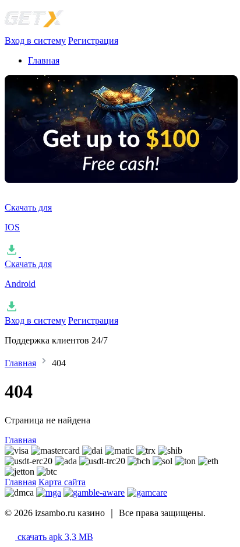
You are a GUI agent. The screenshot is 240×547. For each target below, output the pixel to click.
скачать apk (54, 537)
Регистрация (93, 40)
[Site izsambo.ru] (63, 30)
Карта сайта (62, 482)
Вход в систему (35, 40)
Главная (43, 60)
